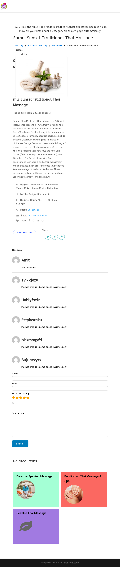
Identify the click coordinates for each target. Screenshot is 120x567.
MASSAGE (57, 45)
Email (15, 384)
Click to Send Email (38, 215)
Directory (18, 45)
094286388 (33, 210)
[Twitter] (48, 237)
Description (18, 413)
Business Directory (37, 45)
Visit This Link (24, 232)
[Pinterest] (62, 237)
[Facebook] (55, 237)
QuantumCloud (71, 562)
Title (14, 403)
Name (15, 374)
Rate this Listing (20, 394)
